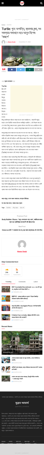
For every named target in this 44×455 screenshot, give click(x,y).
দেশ (34, 441)
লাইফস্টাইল (9, 25)
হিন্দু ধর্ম (22, 207)
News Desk (11, 42)
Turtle (8, 207)
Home (3, 25)
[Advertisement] (22, 11)
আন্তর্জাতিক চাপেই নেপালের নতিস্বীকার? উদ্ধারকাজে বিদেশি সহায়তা (21, 350)
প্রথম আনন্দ (26, 441)
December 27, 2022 (25, 42)
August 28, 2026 (17, 362)
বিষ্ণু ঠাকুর (15, 207)
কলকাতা (10, 441)
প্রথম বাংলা (18, 441)
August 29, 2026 (8, 352)
